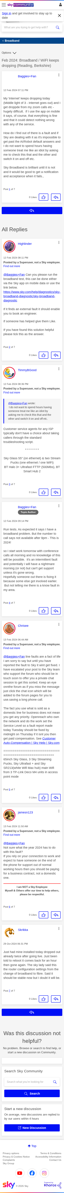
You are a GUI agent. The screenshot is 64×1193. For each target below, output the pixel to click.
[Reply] (56, 197)
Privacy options (11, 1153)
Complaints (9, 1160)
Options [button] (6, 52)
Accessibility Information (48, 1156)
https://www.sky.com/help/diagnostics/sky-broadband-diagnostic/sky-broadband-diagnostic (31, 296)
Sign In (59, 5)
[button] (59, 75)
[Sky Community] (21, 5)
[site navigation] (4, 5)
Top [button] (33, 1146)
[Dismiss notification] (59, 15)
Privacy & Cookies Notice (16, 1156)
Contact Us (55, 1160)
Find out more (11, 266)
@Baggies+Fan (14, 274)
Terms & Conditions (50, 1153)
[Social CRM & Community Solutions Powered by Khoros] (52, 1185)
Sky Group (8, 1163)
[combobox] (29, 27)
